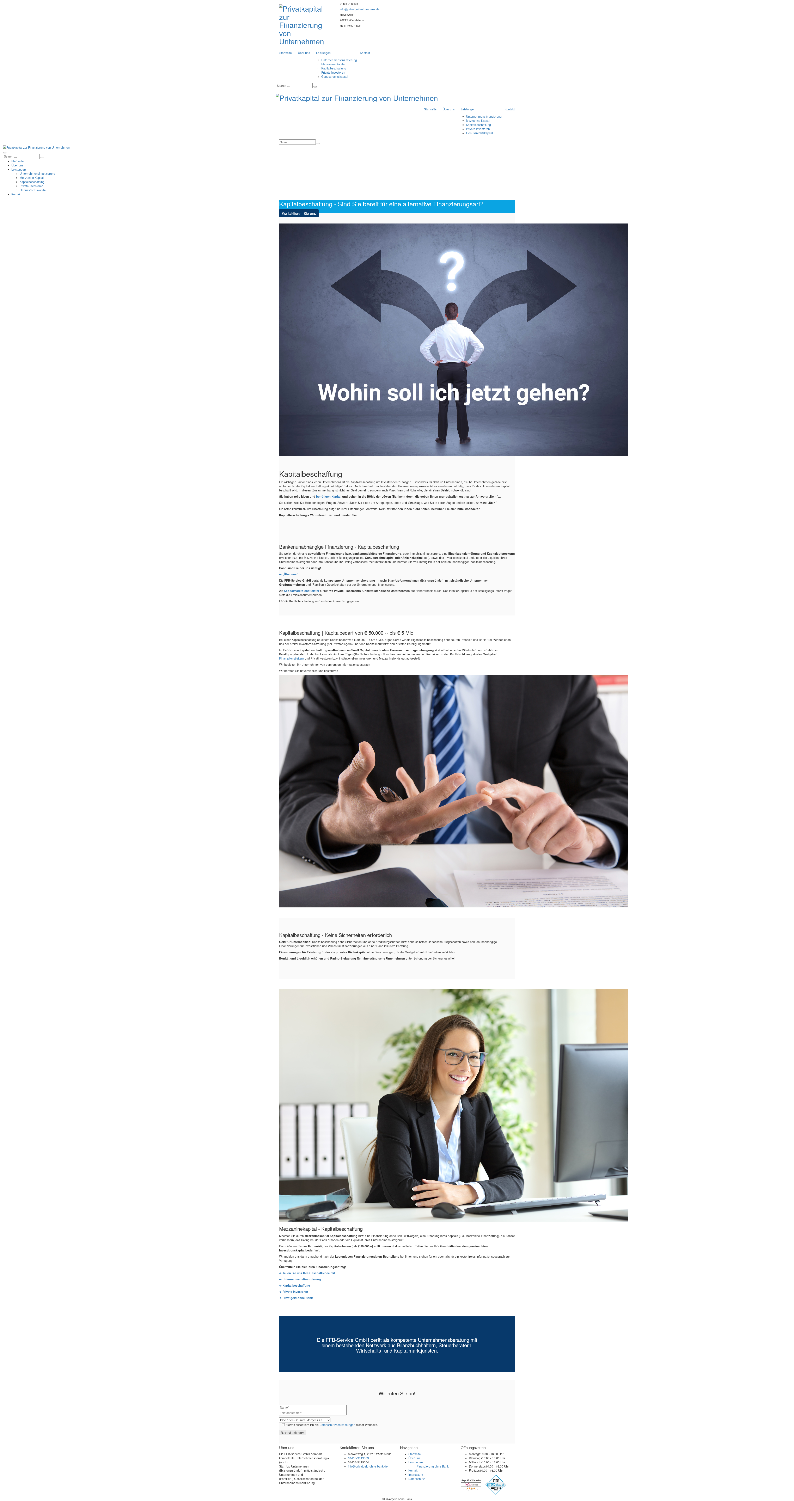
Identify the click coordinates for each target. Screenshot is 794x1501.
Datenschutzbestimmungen (337, 1425)
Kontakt (365, 53)
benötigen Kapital (328, 496)
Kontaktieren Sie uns (299, 213)
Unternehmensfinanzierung (339, 60)
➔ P (281, 1298)
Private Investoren (333, 72)
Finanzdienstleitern (291, 658)
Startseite (285, 53)
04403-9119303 (358, 1458)
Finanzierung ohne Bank (433, 1466)
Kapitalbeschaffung (333, 68)
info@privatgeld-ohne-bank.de (359, 9)
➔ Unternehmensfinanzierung (300, 1279)
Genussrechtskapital (334, 76)
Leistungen (323, 53)
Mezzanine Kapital (333, 64)
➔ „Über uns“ (288, 574)
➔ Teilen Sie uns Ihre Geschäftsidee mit (307, 1273)
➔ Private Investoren (293, 1291)
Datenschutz (416, 1479)
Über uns (304, 53)
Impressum (415, 1474)
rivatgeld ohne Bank (298, 1298)
